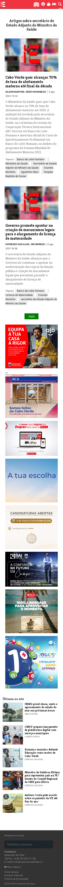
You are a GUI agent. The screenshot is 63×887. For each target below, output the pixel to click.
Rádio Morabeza (36, 92)
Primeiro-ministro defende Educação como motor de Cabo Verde (41, 753)
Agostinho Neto (29, 172)
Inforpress (38, 244)
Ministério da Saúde (16, 163)
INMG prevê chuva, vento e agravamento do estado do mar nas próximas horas (41, 707)
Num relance (13, 867)
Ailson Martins (14, 92)
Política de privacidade (16, 879)
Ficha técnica (11, 872)
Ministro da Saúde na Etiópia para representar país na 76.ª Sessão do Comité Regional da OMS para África (42, 777)
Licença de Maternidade (19, 295)
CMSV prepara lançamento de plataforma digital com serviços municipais (41, 730)
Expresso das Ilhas (17, 244)
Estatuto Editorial (13, 875)
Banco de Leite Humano (30, 159)
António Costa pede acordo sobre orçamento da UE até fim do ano (41, 798)
